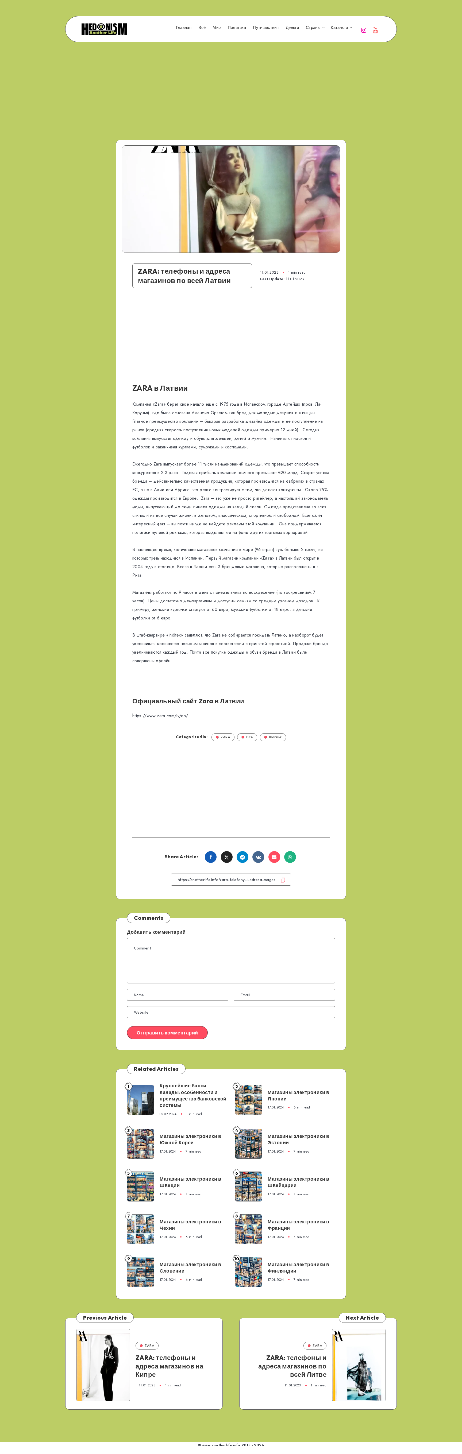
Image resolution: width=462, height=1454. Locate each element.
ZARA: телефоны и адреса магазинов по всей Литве (292, 1366)
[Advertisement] (231, 83)
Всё (202, 27)
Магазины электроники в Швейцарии (298, 1182)
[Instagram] (363, 30)
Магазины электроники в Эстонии (298, 1139)
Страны (313, 27)
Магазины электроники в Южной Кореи (190, 1139)
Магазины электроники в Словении (190, 1267)
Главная (183, 27)
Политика (237, 27)
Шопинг (275, 737)
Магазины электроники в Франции (298, 1225)
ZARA (225, 737)
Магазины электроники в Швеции (190, 1182)
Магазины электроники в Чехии (190, 1225)
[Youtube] (375, 30)
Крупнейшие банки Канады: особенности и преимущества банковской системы (193, 1095)
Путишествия (266, 27)
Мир (217, 27)
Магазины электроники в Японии (298, 1095)
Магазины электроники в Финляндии (298, 1267)
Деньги (292, 27)
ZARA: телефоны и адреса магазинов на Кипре (169, 1366)
